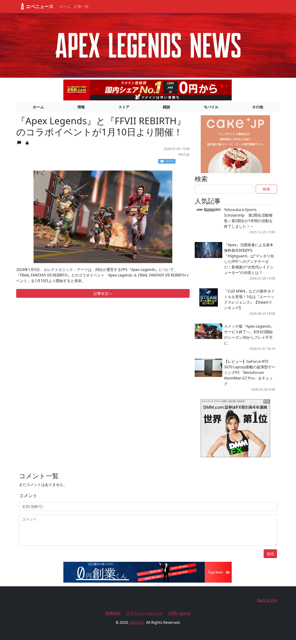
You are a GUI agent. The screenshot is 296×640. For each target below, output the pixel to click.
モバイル (211, 106)
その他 (257, 106)
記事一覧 (81, 6)
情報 (81, 106)
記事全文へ (103, 293)
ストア (124, 106)
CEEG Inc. (137, 622)
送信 (270, 553)
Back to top (267, 600)
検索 (266, 189)
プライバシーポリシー (144, 613)
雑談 (166, 106)
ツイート (171, 161)
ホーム (64, 6)
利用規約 (112, 613)
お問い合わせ (179, 613)
